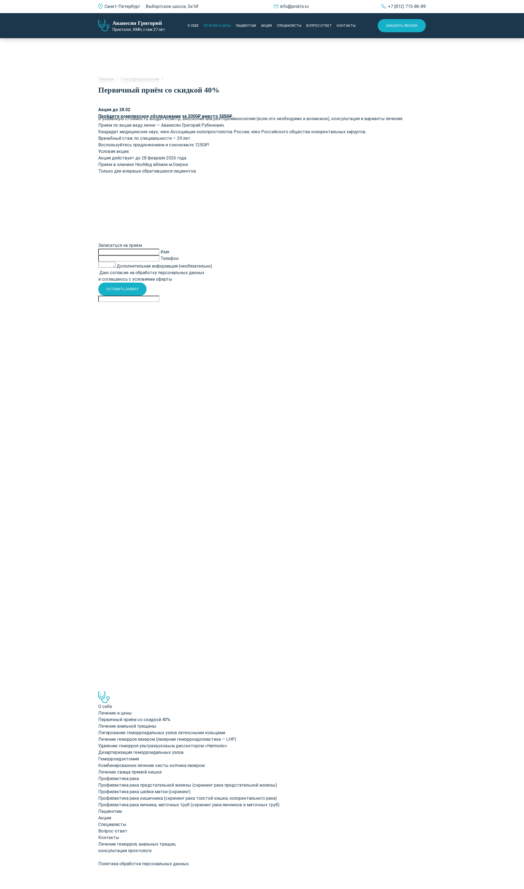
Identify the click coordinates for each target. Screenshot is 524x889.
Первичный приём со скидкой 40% (134, 719)
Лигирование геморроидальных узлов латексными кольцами (161, 732)
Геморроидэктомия (118, 758)
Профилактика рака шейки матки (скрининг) (144, 791)
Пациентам (246, 26)
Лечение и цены (217, 26)
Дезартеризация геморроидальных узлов (141, 752)
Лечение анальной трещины (127, 726)
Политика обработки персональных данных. (143, 863)
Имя (164, 251)
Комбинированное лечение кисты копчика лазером (151, 765)
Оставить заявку (122, 289)
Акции (266, 26)
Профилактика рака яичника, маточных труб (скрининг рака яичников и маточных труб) (188, 804)
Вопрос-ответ (319, 26)
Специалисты (289, 26)
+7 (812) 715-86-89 (407, 6)
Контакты (346, 26)
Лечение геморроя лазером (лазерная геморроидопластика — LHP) (167, 739)
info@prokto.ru (294, 6)
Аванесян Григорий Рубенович (192, 125)
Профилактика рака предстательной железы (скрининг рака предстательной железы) (187, 785)
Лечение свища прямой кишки (130, 772)
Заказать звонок (402, 26)
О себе (193, 26)
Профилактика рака (118, 778)
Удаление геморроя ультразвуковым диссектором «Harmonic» (162, 745)
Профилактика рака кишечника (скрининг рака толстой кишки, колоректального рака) (187, 798)
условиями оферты (152, 279)
